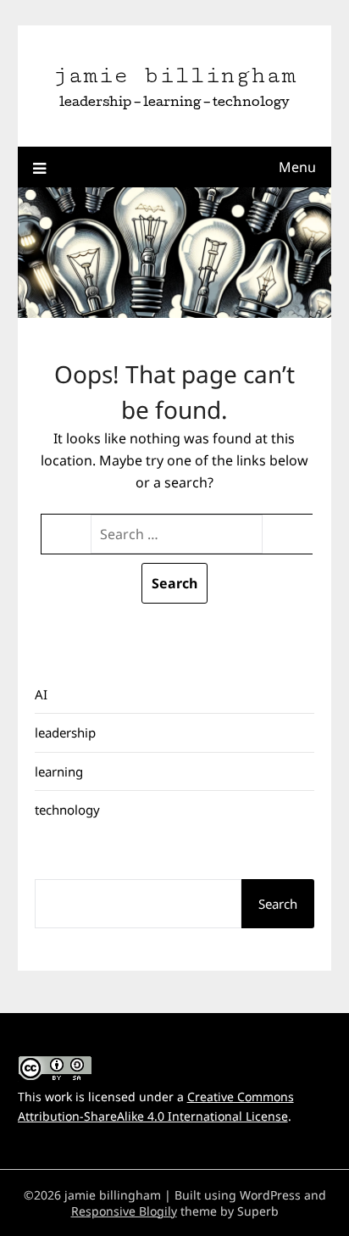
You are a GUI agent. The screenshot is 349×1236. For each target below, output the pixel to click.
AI (41, 694)
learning (59, 771)
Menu (297, 167)
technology (67, 809)
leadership (65, 732)
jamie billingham (174, 75)
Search (277, 903)
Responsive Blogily (124, 1211)
